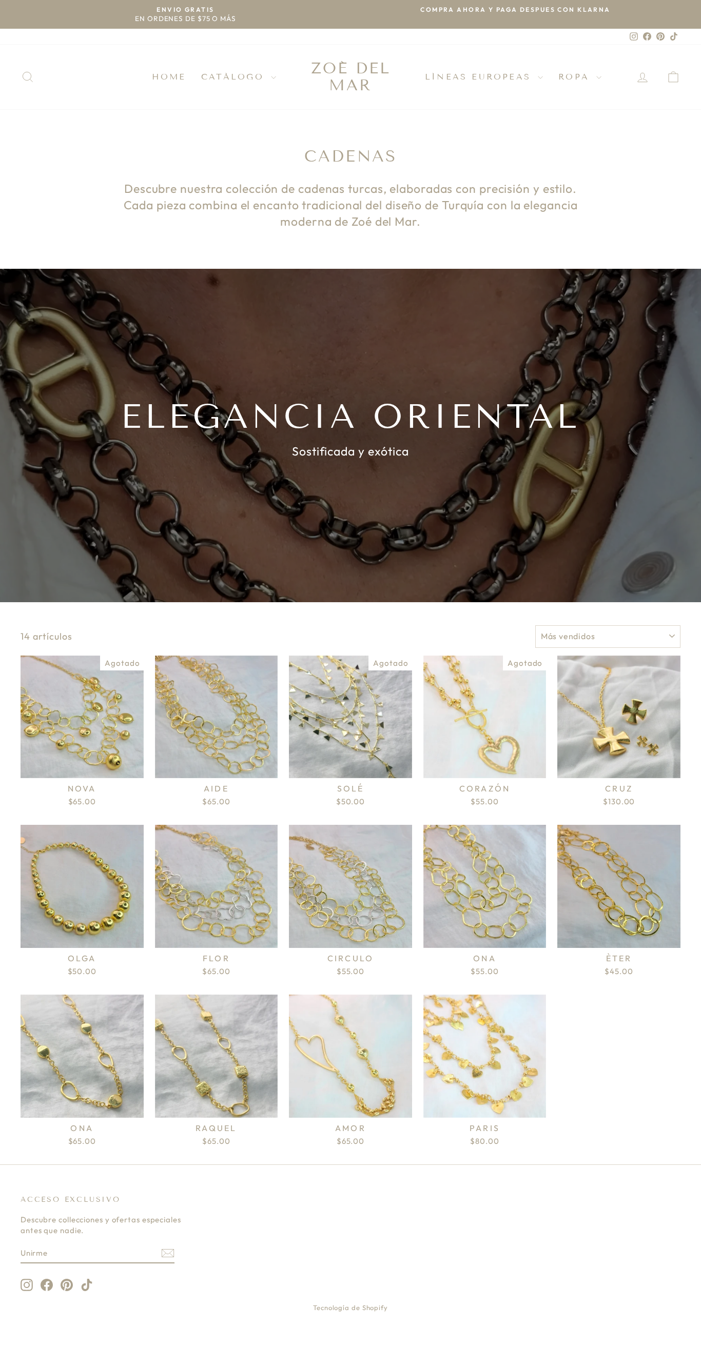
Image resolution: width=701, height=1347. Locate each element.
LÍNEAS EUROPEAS (480, 77)
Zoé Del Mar (351, 76)
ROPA (576, 77)
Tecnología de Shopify (350, 1307)
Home (169, 77)
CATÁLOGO (234, 77)
